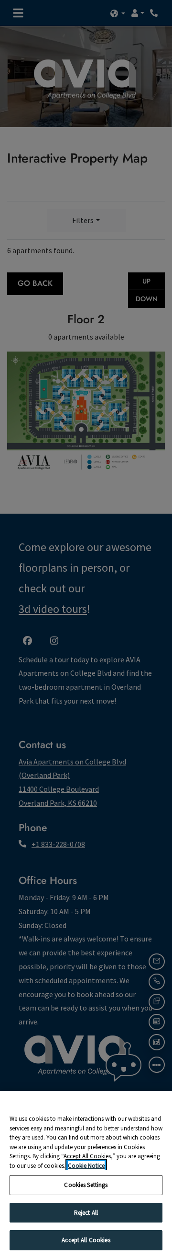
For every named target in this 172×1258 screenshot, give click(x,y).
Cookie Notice (86, 1166)
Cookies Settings (86, 1185)
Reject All (86, 1213)
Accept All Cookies (86, 1240)
